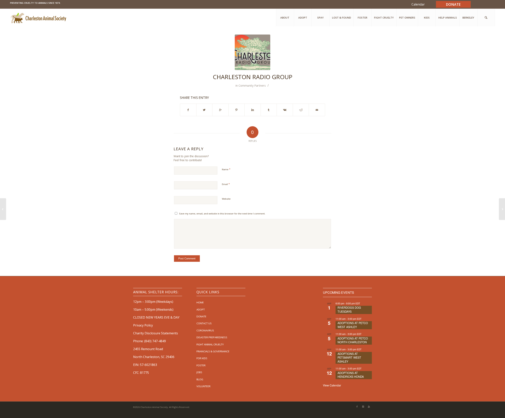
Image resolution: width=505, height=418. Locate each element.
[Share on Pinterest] (237, 110)
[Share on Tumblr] (269, 110)
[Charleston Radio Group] (252, 52)
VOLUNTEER (203, 386)
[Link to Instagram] (363, 407)
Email (226, 184)
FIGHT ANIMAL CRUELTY (210, 344)
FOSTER (201, 365)
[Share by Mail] (317, 110)
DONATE (201, 316)
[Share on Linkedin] (253, 110)
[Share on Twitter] (204, 110)
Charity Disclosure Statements (155, 333)
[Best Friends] (3, 209)
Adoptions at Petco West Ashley (353, 325)
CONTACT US (204, 323)
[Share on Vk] (285, 110)
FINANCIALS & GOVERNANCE (212, 351)
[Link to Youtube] (369, 407)
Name (226, 169)
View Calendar (332, 385)
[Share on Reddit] (301, 110)
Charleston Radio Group (252, 77)
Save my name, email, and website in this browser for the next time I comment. (222, 213)
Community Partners (252, 85)
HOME (200, 302)
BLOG (199, 379)
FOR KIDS (201, 358)
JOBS (199, 372)
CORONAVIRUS (205, 330)
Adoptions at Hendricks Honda (351, 375)
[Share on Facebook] (188, 110)
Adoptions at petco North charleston (353, 340)
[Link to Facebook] (357, 407)
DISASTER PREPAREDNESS (211, 337)
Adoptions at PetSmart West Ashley (349, 357)
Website (226, 198)
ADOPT (200, 309)
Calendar (418, 4)
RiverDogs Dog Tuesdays (349, 309)
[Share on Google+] (220, 110)
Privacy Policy (143, 325)
